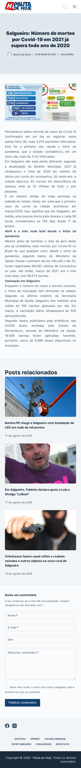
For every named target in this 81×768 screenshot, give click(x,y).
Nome (13, 615)
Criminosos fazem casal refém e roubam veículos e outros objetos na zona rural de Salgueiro (36, 560)
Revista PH (62, 744)
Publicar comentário (22, 702)
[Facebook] (7, 726)
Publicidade (43, 744)
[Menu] (74, 6)
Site (10, 639)
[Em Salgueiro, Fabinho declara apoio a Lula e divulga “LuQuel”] (40, 463)
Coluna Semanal (55, 738)
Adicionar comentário (23, 652)
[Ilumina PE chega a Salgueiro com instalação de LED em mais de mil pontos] (40, 397)
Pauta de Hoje (42, 758)
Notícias (20, 738)
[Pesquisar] (65, 6)
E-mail (13, 627)
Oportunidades (21, 744)
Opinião (35, 738)
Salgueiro (67, 54)
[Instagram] (14, 726)
